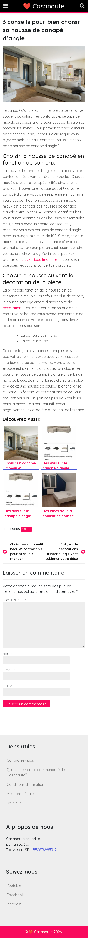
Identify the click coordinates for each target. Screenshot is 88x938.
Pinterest (14, 904)
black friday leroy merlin (41, 259)
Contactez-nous (20, 760)
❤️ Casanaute (43, 6)
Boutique (14, 803)
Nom (7, 654)
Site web (10, 685)
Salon (26, 529)
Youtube (14, 885)
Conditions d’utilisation (25, 784)
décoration (12, 308)
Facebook (15, 894)
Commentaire (14, 599)
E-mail (9, 670)
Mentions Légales (21, 793)
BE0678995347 (44, 849)
